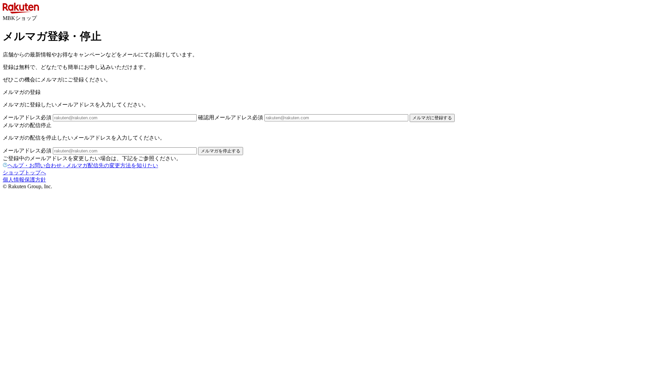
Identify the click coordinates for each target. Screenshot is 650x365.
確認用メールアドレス (230, 117)
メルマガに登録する (432, 117)
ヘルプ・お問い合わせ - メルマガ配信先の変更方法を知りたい (82, 165)
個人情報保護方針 (24, 179)
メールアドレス (27, 117)
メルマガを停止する (220, 150)
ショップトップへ (24, 172)
